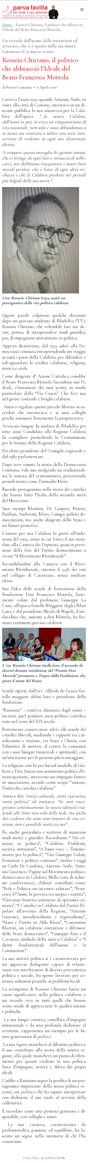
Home (7, 24)
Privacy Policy (31, 1158)
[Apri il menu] (82, 9)
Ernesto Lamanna (19, 87)
